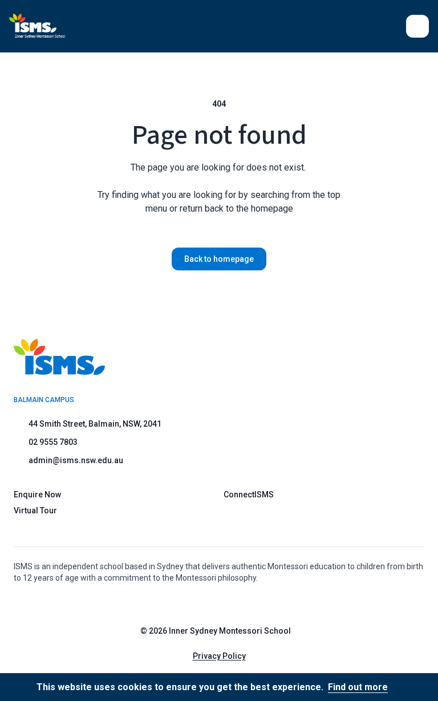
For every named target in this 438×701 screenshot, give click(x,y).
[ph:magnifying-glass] (390, 26)
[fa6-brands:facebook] (236, 603)
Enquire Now (37, 494)
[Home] (37, 26)
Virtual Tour (35, 510)
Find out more (358, 687)
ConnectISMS (249, 494)
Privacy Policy (219, 656)
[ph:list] (417, 26)
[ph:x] (413, 687)
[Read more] (208, 603)
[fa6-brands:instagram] (208, 603)
